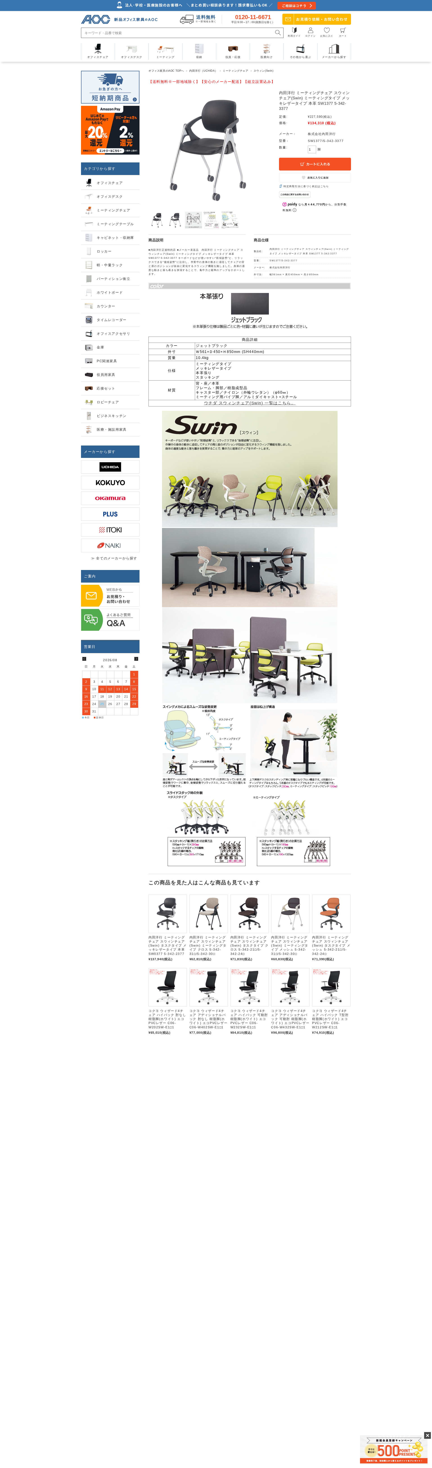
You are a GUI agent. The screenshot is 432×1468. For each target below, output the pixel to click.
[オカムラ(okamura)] (110, 498)
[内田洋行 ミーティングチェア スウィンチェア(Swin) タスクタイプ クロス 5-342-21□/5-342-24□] (249, 914)
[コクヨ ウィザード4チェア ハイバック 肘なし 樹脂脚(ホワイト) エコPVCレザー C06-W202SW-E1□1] (167, 987)
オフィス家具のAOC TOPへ (166, 70)
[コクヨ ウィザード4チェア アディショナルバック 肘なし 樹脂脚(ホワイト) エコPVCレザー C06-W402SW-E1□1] (208, 987)
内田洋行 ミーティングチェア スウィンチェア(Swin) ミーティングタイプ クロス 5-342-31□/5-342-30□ (207, 946)
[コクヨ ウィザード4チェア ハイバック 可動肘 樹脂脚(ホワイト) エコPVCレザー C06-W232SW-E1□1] (249, 987)
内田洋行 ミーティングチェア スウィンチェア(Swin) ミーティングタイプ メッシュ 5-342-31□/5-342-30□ (289, 946)
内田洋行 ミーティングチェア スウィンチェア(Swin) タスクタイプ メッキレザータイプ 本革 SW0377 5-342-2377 (167, 946)
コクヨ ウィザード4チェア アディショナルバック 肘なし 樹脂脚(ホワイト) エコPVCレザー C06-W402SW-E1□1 (208, 1019)
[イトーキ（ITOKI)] (110, 530)
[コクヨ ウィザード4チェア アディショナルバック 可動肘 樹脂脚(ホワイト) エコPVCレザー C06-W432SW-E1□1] (290, 987)
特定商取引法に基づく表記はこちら (306, 186)
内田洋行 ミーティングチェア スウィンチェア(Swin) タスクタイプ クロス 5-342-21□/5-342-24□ (249, 946)
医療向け (267, 57)
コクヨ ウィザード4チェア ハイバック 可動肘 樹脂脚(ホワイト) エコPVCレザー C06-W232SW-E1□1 (249, 1019)
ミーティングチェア (235, 70)
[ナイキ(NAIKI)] (110, 545)
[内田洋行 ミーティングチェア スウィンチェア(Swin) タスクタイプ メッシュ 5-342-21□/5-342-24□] (331, 914)
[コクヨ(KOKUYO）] (110, 482)
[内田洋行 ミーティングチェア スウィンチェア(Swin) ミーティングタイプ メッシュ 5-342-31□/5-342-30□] (290, 914)
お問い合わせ (322, 19)
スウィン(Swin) (264, 70)
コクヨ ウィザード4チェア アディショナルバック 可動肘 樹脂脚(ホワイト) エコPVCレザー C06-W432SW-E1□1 (290, 1019)
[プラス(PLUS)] (110, 514)
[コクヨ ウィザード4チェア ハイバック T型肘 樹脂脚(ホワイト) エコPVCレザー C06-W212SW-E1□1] (331, 987)
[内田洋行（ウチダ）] (110, 467)
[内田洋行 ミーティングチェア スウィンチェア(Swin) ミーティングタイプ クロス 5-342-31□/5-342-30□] (208, 914)
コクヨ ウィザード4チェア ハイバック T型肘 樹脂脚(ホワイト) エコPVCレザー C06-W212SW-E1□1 (330, 1019)
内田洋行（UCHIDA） (203, 70)
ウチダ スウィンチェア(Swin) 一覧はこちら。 (250, 403)
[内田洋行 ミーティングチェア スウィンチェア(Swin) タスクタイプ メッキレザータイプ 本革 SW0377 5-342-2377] (167, 914)
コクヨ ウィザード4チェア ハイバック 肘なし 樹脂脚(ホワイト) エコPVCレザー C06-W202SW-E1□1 (167, 1019)
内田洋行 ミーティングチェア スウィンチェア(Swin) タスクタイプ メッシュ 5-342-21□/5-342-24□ (331, 946)
